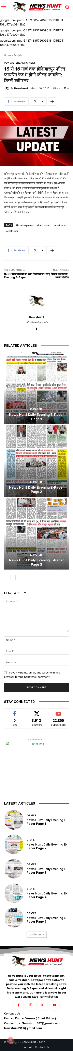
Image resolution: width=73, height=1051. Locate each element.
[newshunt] (7, 88)
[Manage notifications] (10, 1040)
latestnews (12, 230)
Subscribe (58, 711)
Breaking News (26, 62)
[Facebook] (36, 328)
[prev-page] (6, 577)
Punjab (18, 55)
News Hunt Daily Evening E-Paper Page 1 (36, 417)
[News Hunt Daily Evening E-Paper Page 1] (36, 388)
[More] (52, 101)
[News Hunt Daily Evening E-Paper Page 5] (14, 917)
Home (7, 55)
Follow (36, 711)
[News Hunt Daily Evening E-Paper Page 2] (36, 461)
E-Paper (36, 409)
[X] (42, 1005)
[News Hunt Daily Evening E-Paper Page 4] (14, 893)
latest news (60, 225)
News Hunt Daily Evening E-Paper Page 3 (36, 562)
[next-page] (13, 577)
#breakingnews (24, 225)
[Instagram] (30, 1005)
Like (14, 711)
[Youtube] (54, 1005)
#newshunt (43, 225)
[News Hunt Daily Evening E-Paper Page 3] (36, 534)
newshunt (21, 88)
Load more (35, 934)
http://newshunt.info (37, 322)
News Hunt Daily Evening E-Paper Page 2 (36, 489)
